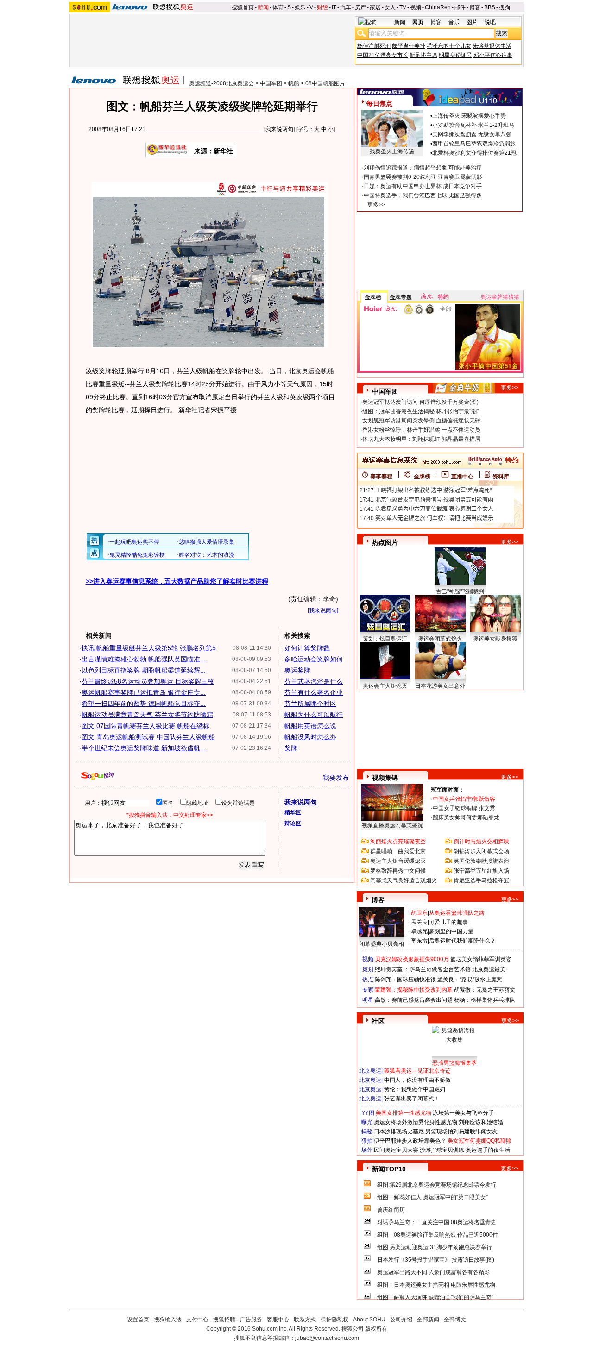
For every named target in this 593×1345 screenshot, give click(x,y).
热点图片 (385, 542)
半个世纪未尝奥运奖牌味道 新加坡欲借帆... (144, 748)
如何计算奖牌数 (307, 648)
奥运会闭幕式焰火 (440, 638)
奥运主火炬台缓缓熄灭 (398, 861)
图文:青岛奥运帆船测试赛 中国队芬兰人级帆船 (148, 737)
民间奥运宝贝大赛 (396, 1150)
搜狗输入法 (168, 1319)
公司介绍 (401, 1319)
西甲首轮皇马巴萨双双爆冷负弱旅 (474, 143)
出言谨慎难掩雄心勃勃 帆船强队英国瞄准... (144, 659)
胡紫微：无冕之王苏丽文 (484, 990)
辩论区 (292, 823)
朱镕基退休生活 (492, 46)
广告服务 (251, 1319)
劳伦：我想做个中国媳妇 (414, 1089)
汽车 (345, 7)
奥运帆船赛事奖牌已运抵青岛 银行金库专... (144, 692)
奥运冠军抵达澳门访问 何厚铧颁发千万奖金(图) (420, 402)
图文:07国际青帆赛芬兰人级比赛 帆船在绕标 (145, 725)
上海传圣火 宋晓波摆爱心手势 (469, 116)
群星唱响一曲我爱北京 (398, 851)
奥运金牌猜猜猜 (499, 297)
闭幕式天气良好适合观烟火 (403, 880)
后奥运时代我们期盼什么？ (462, 940)
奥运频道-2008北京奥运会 (221, 83)
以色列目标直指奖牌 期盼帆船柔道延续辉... (144, 670)
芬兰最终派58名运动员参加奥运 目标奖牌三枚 (148, 681)
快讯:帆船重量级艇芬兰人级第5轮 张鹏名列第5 (149, 648)
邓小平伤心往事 (492, 55)
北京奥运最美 (488, 969)
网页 (417, 22)
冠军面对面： (447, 789)
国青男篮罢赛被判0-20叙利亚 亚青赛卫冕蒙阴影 (423, 177)
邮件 (460, 7)
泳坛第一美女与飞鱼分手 (463, 1113)
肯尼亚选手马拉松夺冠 (481, 880)
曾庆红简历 (391, 1210)
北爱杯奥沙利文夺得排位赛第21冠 (474, 153)
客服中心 (278, 1319)
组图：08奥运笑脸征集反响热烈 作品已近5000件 (437, 1235)
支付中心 (197, 1319)
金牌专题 (401, 297)
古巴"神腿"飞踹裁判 (460, 591)
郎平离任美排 (408, 46)
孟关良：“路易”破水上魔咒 (469, 979)
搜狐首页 (243, 7)
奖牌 (290, 748)
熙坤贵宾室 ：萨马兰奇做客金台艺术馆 (423, 969)
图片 (472, 22)
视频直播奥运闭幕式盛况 (392, 825)
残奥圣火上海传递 (392, 151)
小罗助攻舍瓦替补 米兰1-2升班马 (473, 125)
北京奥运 (370, 1071)
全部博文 (455, 1319)
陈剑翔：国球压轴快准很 (405, 979)
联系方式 (305, 1319)
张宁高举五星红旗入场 (481, 870)
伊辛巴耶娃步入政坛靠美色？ (410, 1141)
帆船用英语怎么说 (310, 725)
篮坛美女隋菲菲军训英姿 (480, 959)
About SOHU (369, 1319)
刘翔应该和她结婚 (481, 1122)
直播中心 (462, 476)
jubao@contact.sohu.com (327, 1338)
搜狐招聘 (224, 1319)
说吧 (490, 22)
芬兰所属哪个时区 (310, 703)
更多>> (376, 204)
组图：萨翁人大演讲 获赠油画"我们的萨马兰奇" (435, 1297)
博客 (474, 7)
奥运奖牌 (297, 670)
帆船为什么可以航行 (313, 714)
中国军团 (271, 83)
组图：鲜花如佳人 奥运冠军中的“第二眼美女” (432, 1197)
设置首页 (138, 1319)
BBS (489, 7)
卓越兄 (419, 931)
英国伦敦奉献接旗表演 (481, 861)
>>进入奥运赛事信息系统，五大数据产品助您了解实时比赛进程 (177, 581)
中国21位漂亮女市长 (382, 55)
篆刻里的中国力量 (451, 931)
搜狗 (504, 7)
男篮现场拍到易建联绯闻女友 (461, 1131)
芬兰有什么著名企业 (313, 692)
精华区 (292, 812)
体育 (278, 7)
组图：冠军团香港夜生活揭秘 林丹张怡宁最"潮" (420, 411)
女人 (390, 7)
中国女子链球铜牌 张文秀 (464, 808)
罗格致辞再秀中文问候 (398, 870)
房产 (360, 7)
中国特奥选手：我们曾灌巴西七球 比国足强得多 (423, 195)
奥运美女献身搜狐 (495, 638)
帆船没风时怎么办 (310, 737)
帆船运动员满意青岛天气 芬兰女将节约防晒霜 (147, 714)
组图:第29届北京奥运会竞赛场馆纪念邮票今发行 (436, 1185)
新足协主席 (423, 55)
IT (334, 7)
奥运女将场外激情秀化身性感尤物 (415, 1122)
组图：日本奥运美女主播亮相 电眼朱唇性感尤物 (436, 1285)
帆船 (293, 83)
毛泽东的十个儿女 (449, 46)
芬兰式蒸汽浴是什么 (313, 681)
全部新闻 (428, 1319)
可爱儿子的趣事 (448, 922)
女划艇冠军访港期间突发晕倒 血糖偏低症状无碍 (421, 420)
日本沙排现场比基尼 (399, 1131)
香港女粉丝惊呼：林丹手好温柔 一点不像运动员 (421, 430)
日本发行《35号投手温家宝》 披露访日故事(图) (435, 1260)
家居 (375, 7)
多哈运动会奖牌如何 (313, 659)
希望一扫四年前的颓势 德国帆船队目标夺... (144, 703)
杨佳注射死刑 (374, 46)
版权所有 (376, 1329)
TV (402, 7)
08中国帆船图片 (325, 83)
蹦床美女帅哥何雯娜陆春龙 (466, 817)
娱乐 (300, 7)
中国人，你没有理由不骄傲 (417, 1080)
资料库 (500, 476)
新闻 (263, 7)
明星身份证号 (455, 55)
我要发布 (336, 777)
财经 (322, 7)
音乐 (454, 22)
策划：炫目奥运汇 (385, 638)
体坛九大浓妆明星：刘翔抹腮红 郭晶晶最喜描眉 (421, 439)
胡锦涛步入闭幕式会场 (481, 851)
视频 (415, 7)
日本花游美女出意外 (440, 686)
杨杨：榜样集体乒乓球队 (484, 1000)
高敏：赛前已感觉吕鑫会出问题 (414, 1000)
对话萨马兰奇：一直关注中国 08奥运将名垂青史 (436, 1222)
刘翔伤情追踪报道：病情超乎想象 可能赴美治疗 (423, 167)
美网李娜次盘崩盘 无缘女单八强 (471, 134)
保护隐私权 (334, 1319)
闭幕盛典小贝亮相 (382, 944)
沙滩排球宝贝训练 (442, 1150)
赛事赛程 (381, 476)
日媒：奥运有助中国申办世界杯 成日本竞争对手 (423, 186)
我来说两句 (279, 129)
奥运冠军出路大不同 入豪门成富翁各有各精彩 (433, 1272)
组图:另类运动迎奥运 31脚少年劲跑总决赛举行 (434, 1247)
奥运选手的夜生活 (488, 1150)
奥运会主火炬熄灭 (385, 686)
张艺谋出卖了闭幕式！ (412, 1098)
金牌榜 (373, 297)
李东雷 (419, 940)
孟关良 (419, 922)
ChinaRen (438, 7)
